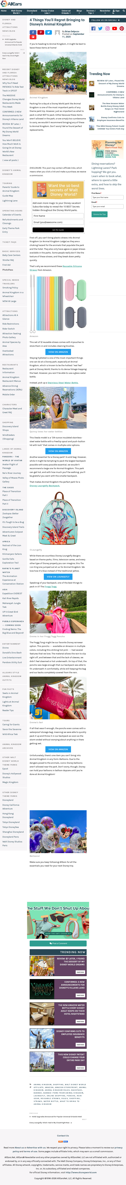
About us (19, 1147)
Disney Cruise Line (47, 12)
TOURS (6, 720)
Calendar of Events (11, 214)
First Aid (6, 265)
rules (65, 1098)
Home (4, 11)
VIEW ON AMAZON (58, 352)
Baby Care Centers (11, 255)
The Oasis (8, 487)
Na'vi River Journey (11, 473)
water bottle (51, 1101)
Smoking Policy (10, 287)
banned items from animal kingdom (63, 1093)
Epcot (5, 768)
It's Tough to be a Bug (13, 522)
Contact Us (63, 1135)
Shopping (7, 422)
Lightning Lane (9, 200)
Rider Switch (8, 328)
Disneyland (32, 11)
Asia (4, 589)
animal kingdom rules (57, 1090)
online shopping (56, 1096)
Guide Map (7, 195)
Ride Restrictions (10, 323)
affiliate (39, 1087)
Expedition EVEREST (12, 593)
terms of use (30, 1151)
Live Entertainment (12, 657)
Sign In (115, 12)
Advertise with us (36, 1147)
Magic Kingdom (10, 782)
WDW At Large (9, 301)
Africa (6, 541)
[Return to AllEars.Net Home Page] (19, 6)
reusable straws (50, 1098)
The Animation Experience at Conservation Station (13, 580)
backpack (76, 1090)
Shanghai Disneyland (13, 832)
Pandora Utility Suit (12, 662)
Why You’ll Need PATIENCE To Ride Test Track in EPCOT (13, 87)
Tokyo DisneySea (10, 827)
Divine (5, 647)
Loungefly (39, 1096)
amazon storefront (66, 1087)
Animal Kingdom (43, 1084)
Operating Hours (12, 211)
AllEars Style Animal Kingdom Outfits (11, 676)
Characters (9, 404)
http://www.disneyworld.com (81, 1172)
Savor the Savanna (11, 729)
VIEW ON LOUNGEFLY (58, 576)
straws (38, 1101)
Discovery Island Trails (13, 527)
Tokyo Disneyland (11, 822)
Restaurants (10, 365)
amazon (49, 1087)
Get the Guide (58, 230)
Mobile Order (8, 394)
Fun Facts (8, 689)
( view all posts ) (10, 160)
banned (38, 1093)
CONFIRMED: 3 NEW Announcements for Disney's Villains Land (13, 115)
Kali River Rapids (10, 598)
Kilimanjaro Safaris (12, 554)
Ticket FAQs (9, 242)
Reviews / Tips (91, 12)
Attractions (10, 311)
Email (94, 202)
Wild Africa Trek (10, 734)
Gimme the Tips (99, 214)
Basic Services (11, 251)
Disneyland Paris (10, 836)
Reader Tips (8, 710)
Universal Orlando (66, 12)
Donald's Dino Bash (12, 652)
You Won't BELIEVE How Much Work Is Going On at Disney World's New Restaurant (11, 148)
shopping (74, 1098)
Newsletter (105, 11)
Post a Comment (59, 943)
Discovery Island (12, 509)
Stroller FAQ (8, 260)
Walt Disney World (16, 12)
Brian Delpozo (72, 31)
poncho (71, 1096)
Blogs (79, 11)
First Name (96, 193)
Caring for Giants (11, 724)
